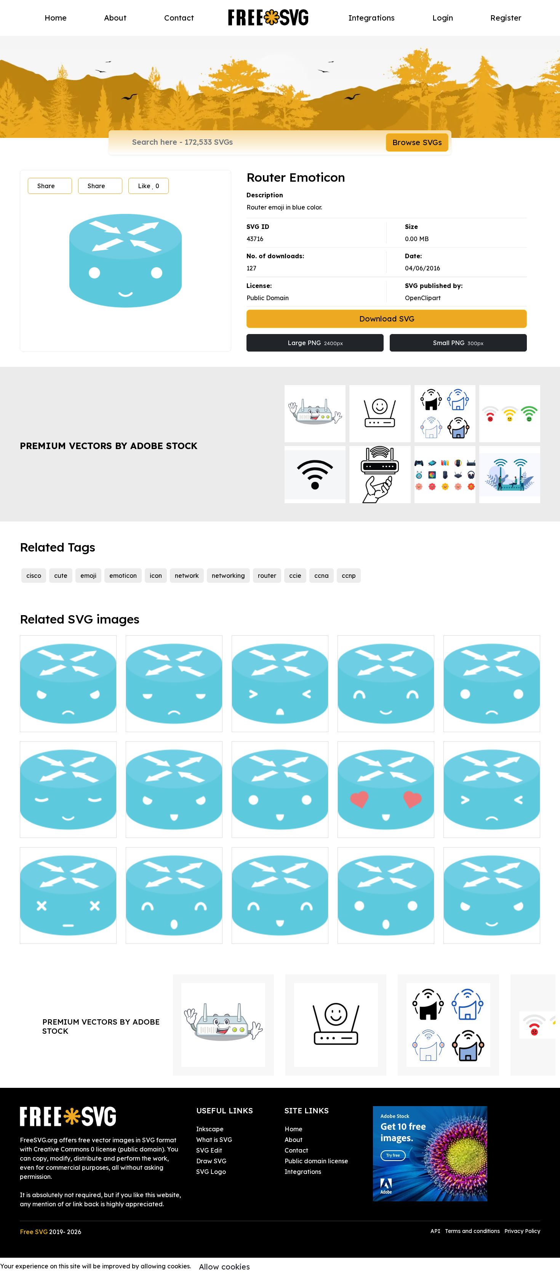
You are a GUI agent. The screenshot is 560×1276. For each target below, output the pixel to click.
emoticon (123, 575)
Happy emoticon (264, 827)
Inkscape (210, 1129)
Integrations (372, 17)
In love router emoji (374, 827)
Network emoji (367, 721)
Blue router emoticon (165, 933)
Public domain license (316, 1161)
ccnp (349, 575)
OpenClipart (423, 298)
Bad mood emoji (52, 721)
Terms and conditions (472, 1231)
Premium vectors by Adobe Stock (108, 445)
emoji (88, 575)
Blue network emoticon (486, 721)
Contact (179, 17)
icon (156, 575)
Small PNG (458, 343)
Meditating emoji (53, 827)
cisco (33, 575)
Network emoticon (267, 721)
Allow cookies (224, 1266)
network (187, 575)
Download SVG (386, 318)
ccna (321, 575)
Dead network (49, 933)
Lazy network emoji (163, 721)
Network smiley (262, 933)
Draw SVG (211, 1161)
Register (506, 17)
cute (60, 575)
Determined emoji (160, 827)
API (436, 1231)
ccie (295, 575)
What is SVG (214, 1139)
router (267, 575)
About (115, 17)
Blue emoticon (367, 933)
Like (148, 186)
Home (56, 17)
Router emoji (471, 827)
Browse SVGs (417, 142)
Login (442, 17)
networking (228, 575)
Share (46, 186)
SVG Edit (209, 1150)
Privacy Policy (522, 1231)
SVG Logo (211, 1171)
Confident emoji (475, 933)
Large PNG (315, 343)
